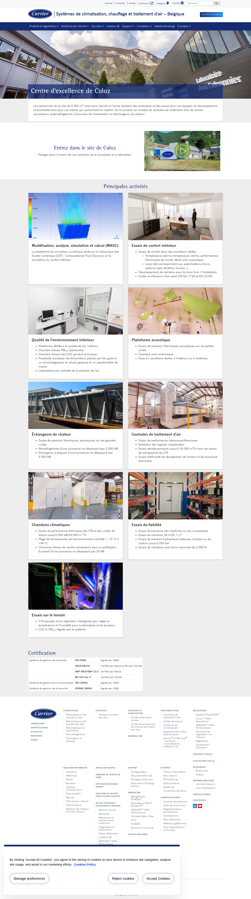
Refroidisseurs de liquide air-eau (76, 716)
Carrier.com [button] (147, 3)
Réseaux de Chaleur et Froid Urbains (77, 810)
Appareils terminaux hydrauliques (175, 733)
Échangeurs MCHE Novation (141, 804)
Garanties (104, 813)
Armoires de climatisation (170, 726)
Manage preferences (29, 878)
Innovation (134, 792)
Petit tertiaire (73, 805)
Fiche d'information (174, 771)
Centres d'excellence (175, 801)
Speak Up (168, 786)
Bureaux (71, 783)
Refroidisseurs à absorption (75, 729)
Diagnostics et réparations (107, 828)
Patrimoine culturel (77, 801)
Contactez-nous (39, 727)
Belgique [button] (163, 3)
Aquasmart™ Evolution (203, 746)
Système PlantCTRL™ (208, 714)
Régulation (202, 740)
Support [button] (126, 26)
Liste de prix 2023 (204, 761)
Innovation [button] (143, 26)
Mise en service (107, 809)
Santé (69, 779)
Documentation (141, 775)
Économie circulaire (142, 827)
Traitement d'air (170, 710)
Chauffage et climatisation (135, 711)
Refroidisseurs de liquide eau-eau (76, 722)
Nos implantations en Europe (173, 828)
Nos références (172, 819)
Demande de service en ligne (108, 775)
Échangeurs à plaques (74, 739)
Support (132, 768)
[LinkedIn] (195, 805)
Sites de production (174, 805)
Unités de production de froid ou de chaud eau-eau (143, 727)
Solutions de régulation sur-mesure (204, 734)
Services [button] (96, 26)
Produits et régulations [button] (43, 26)
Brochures (37, 736)
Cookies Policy (85, 864)
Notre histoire (171, 783)
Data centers (73, 793)
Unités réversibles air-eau (141, 718)
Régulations (199, 710)
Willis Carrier (170, 779)
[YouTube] (200, 805)
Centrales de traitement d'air (172, 716)
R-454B (135, 823)
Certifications (170, 815)
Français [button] (178, 3)
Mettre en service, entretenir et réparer (108, 804)
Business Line (135, 736)
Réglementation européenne (172, 810)
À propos (165, 768)
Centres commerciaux (73, 788)
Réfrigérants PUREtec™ (138, 798)
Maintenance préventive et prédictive (106, 820)
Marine (70, 797)
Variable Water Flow (142, 816)
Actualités (37, 732)
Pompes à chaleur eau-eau (109, 716)
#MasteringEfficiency (175, 823)
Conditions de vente (174, 790)
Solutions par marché (75, 768)
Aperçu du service (105, 768)
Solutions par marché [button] (73, 26)
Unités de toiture (173, 721)
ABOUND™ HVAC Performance (205, 726)
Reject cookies (123, 878)
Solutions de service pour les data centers (108, 794)
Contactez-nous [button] (211, 14)
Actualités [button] (120, 3)
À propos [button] (183, 26)
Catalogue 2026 (202, 754)
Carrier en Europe (171, 797)
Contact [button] (132, 3)
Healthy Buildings (165, 26)
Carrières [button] (109, 3)
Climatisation (70, 710)
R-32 (133, 819)
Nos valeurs (170, 775)
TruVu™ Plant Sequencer (203, 720)
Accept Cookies (158, 878)
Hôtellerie (71, 775)
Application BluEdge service (107, 785)
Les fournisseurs (205, 783)
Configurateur (139, 771)
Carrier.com (37, 723)
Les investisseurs (205, 787)
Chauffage (101, 710)
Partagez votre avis (142, 779)
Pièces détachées (108, 833)
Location (114, 27)
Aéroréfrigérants (75, 734)
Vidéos (34, 740)
